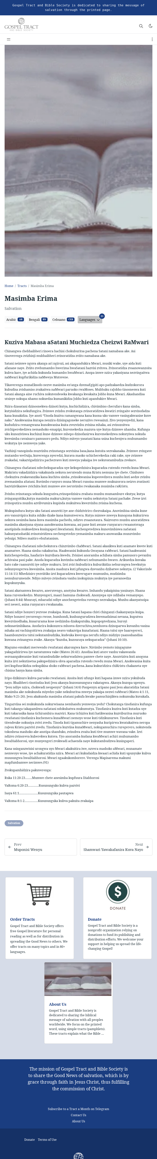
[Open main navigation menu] (8, 39)
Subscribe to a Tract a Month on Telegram (78, 1109)
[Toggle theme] (150, 25)
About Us (57, 1004)
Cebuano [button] (62, 320)
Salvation (14, 823)
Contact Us (78, 1115)
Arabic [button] (14, 320)
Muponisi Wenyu (28, 849)
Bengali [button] (37, 320)
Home (9, 286)
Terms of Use (47, 1140)
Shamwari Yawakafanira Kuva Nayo (113, 849)
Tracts (22, 286)
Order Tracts (22, 919)
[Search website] (141, 26)
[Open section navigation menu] (152, 39)
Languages (90, 319)
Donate (94, 919)
